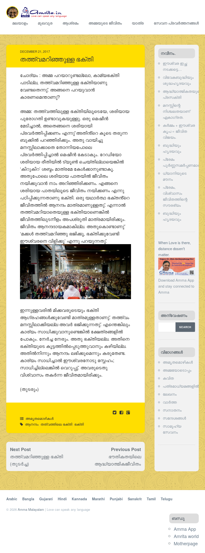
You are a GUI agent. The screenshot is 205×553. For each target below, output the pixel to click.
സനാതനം (172, 410)
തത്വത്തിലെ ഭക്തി (56, 424)
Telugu (166, 498)
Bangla (28, 498)
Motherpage (186, 543)
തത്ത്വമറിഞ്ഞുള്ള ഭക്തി (56, 59)
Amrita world (186, 536)
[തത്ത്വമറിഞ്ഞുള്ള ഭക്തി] (122, 412)
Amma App (185, 529)
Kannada (79, 498)
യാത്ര (138, 23)
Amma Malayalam (31, 509)
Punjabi (116, 498)
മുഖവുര (45, 23)
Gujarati (46, 498)
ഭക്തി (79, 424)
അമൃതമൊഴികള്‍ (40, 418)
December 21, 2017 (35, 51)
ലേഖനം (169, 394)
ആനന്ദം (31, 424)
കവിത (168, 378)
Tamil (151, 498)
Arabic (11, 498)
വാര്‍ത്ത (170, 402)
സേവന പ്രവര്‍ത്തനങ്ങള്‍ (176, 23)
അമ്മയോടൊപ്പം (177, 370)
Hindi (62, 498)
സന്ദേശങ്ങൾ (174, 418)
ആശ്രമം (70, 23)
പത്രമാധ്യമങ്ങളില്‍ (181, 386)
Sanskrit (135, 498)
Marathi (98, 498)
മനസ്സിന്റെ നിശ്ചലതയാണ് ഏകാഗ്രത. (176, 111)
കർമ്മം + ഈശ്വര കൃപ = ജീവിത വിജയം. (179, 131)
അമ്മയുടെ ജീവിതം (105, 23)
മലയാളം (20, 23)
